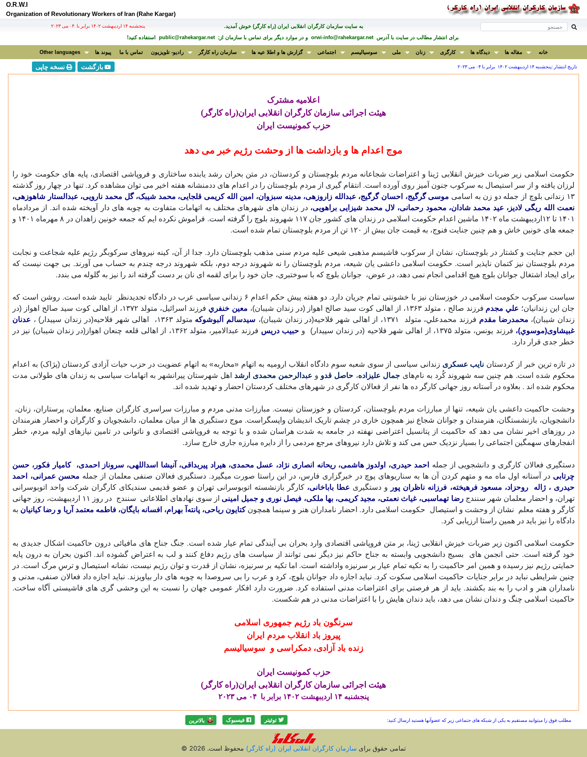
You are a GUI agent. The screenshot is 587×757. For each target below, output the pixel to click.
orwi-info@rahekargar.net (341, 37)
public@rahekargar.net (186, 37)
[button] (274, 720)
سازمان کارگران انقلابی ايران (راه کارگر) (300, 748)
